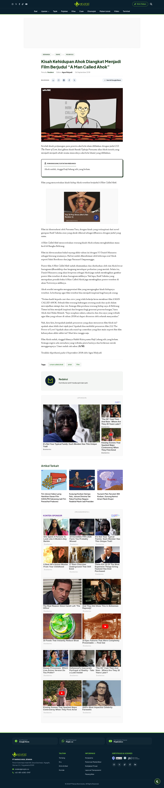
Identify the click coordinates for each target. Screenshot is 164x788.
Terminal (126, 11)
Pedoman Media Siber (93, 762)
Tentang (62, 758)
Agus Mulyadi (95, 353)
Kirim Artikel (63, 766)
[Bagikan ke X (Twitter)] (74, 80)
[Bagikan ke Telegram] (64, 80)
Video (116, 11)
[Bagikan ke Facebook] (69, 80)
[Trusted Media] (113, 758)
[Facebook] (19, 4)
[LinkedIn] (135, 765)
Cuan (81, 11)
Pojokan (64, 11)
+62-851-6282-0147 (22, 772)
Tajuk (55, 11)
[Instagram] (12, 4)
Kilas (74, 11)
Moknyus (69, 54)
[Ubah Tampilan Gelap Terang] (157, 781)
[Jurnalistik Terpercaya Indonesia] (134, 758)
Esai (35, 11)
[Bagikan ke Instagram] (58, 80)
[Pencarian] (151, 4)
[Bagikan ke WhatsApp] (53, 80)
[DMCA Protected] (119, 758)
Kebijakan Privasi (91, 766)
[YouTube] (26, 4)
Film (78, 364)
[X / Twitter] (16, 4)
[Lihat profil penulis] (50, 385)
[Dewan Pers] (125, 758)
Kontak (61, 770)
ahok (70, 364)
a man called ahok (56, 364)
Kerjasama (89, 758)
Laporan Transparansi (93, 770)
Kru (60, 762)
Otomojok (91, 11)
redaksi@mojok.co (22, 769)
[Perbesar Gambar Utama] (82, 141)
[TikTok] (22, 4)
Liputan (44, 11)
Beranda (46, 54)
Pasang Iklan (89, 774)
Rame (58, 54)
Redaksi (63, 379)
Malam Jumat (105, 11)
